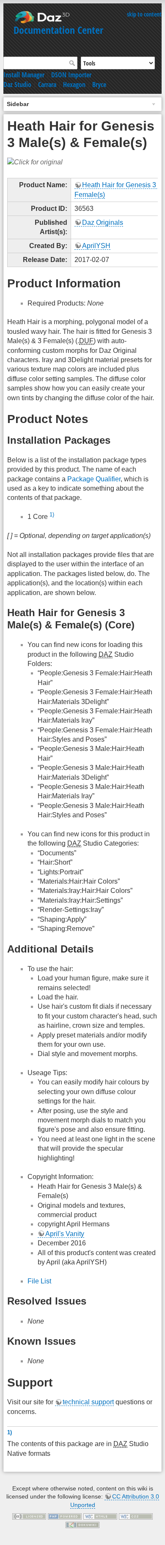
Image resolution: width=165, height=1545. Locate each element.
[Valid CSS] (136, 1516)
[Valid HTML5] (100, 1516)
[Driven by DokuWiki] (82, 1524)
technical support (88, 1402)
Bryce (99, 84)
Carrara (47, 84)
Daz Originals (102, 222)
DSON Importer (71, 74)
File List (39, 1281)
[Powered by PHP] (65, 1516)
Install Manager (23, 74)
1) (52, 514)
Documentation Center (58, 30)
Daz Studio (17, 84)
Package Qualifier (94, 479)
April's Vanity (64, 1233)
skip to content (144, 14)
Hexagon (74, 84)
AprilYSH (96, 245)
